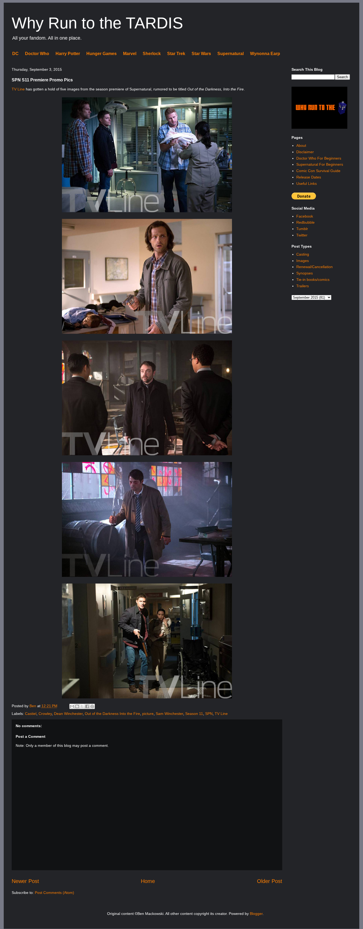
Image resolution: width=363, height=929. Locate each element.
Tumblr (302, 229)
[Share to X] (82, 706)
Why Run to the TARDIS (97, 23)
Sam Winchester (169, 713)
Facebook (304, 216)
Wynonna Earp (265, 53)
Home (148, 881)
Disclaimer (305, 152)
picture (148, 713)
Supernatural (230, 53)
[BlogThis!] (77, 706)
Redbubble (305, 222)
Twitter (301, 235)
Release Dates (308, 177)
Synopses (304, 273)
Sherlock (152, 53)
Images (302, 261)
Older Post (269, 881)
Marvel (129, 53)
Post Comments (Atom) (54, 892)
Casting (302, 254)
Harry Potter (68, 53)
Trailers (302, 286)
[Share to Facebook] (87, 706)
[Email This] (72, 706)
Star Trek (176, 53)
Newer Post (25, 881)
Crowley (45, 713)
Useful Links (306, 183)
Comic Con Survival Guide (318, 171)
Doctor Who (37, 53)
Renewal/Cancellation (314, 267)
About (301, 145)
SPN (209, 713)
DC (15, 53)
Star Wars (201, 53)
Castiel (30, 713)
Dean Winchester (68, 713)
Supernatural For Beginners (319, 164)
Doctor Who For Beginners (318, 158)
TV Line (18, 89)
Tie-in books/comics (313, 279)
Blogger (256, 913)
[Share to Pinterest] (92, 706)
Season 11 (194, 713)
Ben (33, 706)
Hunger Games (101, 53)
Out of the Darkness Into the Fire (112, 713)
